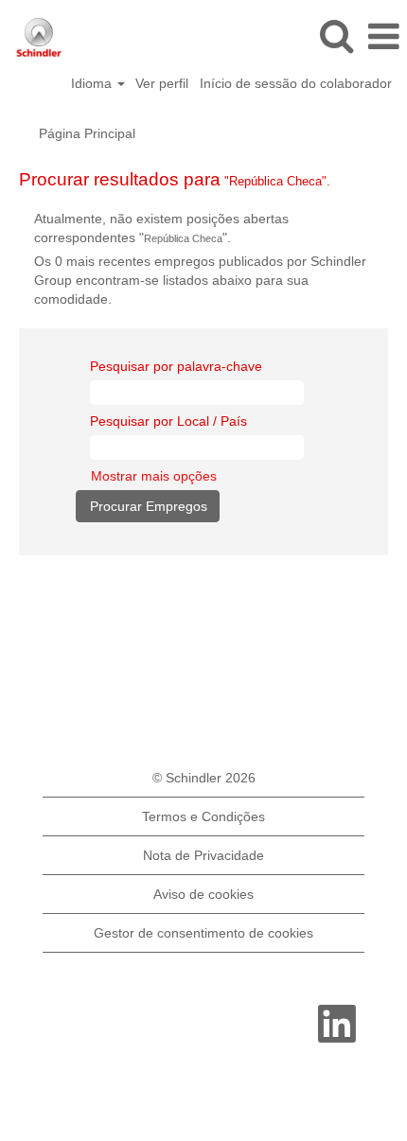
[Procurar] (336, 35)
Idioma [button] (93, 83)
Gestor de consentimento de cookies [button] (203, 932)
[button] (383, 36)
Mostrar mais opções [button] (154, 475)
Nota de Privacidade (203, 855)
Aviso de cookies (203, 894)
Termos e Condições (203, 816)
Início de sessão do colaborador (296, 83)
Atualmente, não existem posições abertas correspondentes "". (161, 228)
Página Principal (87, 133)
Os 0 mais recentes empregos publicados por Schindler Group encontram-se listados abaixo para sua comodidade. (200, 280)
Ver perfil (161, 83)
